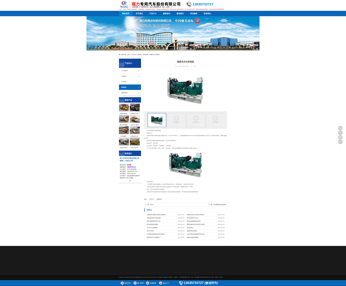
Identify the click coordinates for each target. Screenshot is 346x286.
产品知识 (180, 276)
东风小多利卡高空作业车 (168, 9)
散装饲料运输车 (170, 278)
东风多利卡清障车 (142, 9)
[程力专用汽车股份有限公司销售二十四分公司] (151, 4)
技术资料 (180, 273)
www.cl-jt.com (131, 173)
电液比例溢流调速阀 (192, 237)
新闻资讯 (166, 14)
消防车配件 (148, 259)
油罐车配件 (189, 259)
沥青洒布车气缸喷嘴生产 (154, 237)
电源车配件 (124, 92)
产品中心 (153, 14)
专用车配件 (157, 259)
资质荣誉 (156, 276)
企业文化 (156, 278)
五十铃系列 (124, 70)
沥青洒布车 (169, 271)
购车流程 (204, 271)
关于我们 (139, 14)
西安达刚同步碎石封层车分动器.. (196, 224)
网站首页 (125, 14)
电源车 (140, 54)
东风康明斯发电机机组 (219, 204)
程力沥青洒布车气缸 (192, 218)
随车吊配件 (198, 259)
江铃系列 (123, 81)
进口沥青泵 (190, 227)
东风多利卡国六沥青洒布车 (208, 9)
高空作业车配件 (180, 259)
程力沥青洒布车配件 (152, 224)
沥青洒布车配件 (139, 259)
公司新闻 (180, 271)
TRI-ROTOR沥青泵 (152, 227)
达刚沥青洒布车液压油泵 (154, 218)
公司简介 (156, 271)
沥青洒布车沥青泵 (192, 231)
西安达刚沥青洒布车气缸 (154, 221)
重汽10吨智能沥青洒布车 (224, 9)
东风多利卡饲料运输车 (154, 9)
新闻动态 (180, 267)
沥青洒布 (129, 259)
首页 (128, 54)
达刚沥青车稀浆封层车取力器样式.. (156, 214)
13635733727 (340, 128)
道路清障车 (169, 276)
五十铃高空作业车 (181, 9)
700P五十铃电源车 (123, 9)
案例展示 (180, 14)
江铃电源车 (133, 9)
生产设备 (156, 273)
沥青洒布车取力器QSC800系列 (195, 214)
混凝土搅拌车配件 (167, 259)
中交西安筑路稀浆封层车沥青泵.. (156, 234)
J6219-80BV (150, 231)
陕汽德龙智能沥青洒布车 (194, 221)
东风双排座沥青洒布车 (193, 9)
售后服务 (193, 14)
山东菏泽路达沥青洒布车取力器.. (196, 234)
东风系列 (123, 76)
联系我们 (207, 14)
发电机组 (145, 54)
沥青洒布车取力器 (208, 259)
